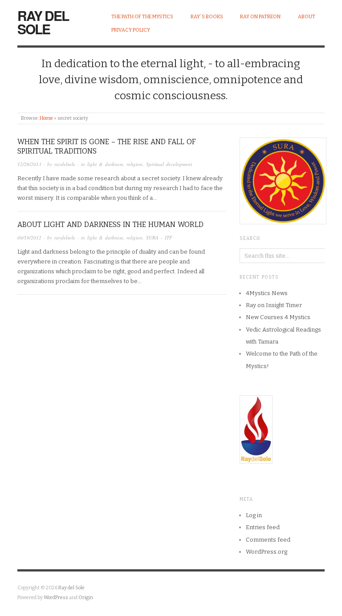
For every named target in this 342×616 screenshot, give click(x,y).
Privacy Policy (130, 30)
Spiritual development (169, 164)
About (306, 17)
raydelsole (64, 164)
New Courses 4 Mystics (278, 317)
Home (46, 118)
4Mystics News (267, 293)
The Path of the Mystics (142, 17)
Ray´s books (207, 17)
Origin (85, 597)
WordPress (56, 597)
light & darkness (105, 164)
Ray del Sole (43, 22)
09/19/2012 (29, 237)
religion (134, 164)
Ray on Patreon (260, 17)
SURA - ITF (159, 237)
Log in (254, 515)
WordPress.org (266, 551)
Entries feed (263, 527)
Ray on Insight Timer (274, 305)
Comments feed (268, 539)
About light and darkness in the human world (110, 224)
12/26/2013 (29, 164)
